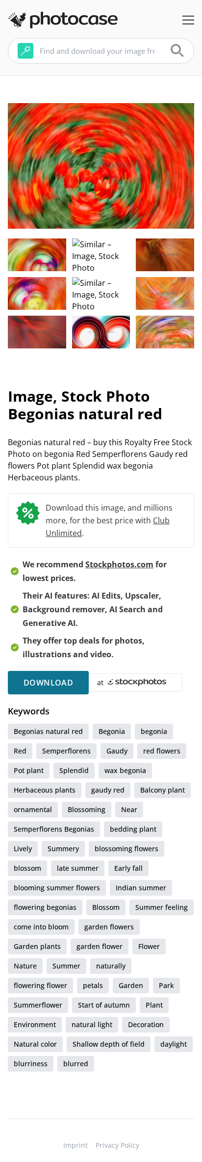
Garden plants (37, 946)
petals (93, 985)
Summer (66, 965)
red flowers (161, 750)
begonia (154, 731)
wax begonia (125, 770)
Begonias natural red (48, 731)
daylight (173, 1044)
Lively (23, 848)
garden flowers (109, 926)
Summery (63, 848)
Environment (35, 1024)
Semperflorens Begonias (54, 829)
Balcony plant (162, 790)
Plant (154, 1005)
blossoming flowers (126, 848)
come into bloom (41, 926)
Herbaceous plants (45, 790)
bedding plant (133, 829)
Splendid (74, 770)
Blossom (106, 907)
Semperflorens (66, 750)
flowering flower (40, 985)
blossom (27, 868)
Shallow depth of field (109, 1044)
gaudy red (108, 790)
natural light (92, 1024)
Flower (149, 946)
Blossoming (86, 809)
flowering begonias (45, 907)
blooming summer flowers (57, 887)
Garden (131, 985)
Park (166, 985)
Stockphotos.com (119, 564)
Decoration (146, 1024)
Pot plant (29, 770)
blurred (75, 1063)
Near (129, 809)
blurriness (31, 1063)
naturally (111, 965)
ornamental (33, 809)
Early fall (128, 868)
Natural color (35, 1044)
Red (20, 750)
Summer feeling (161, 907)
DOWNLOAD (48, 682)
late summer (78, 868)
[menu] (188, 20)
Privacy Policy (117, 1145)
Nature (25, 965)
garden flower (99, 946)
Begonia (112, 731)
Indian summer (141, 887)
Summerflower (38, 1005)
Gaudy (116, 750)
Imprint (75, 1145)
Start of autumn (104, 1005)
